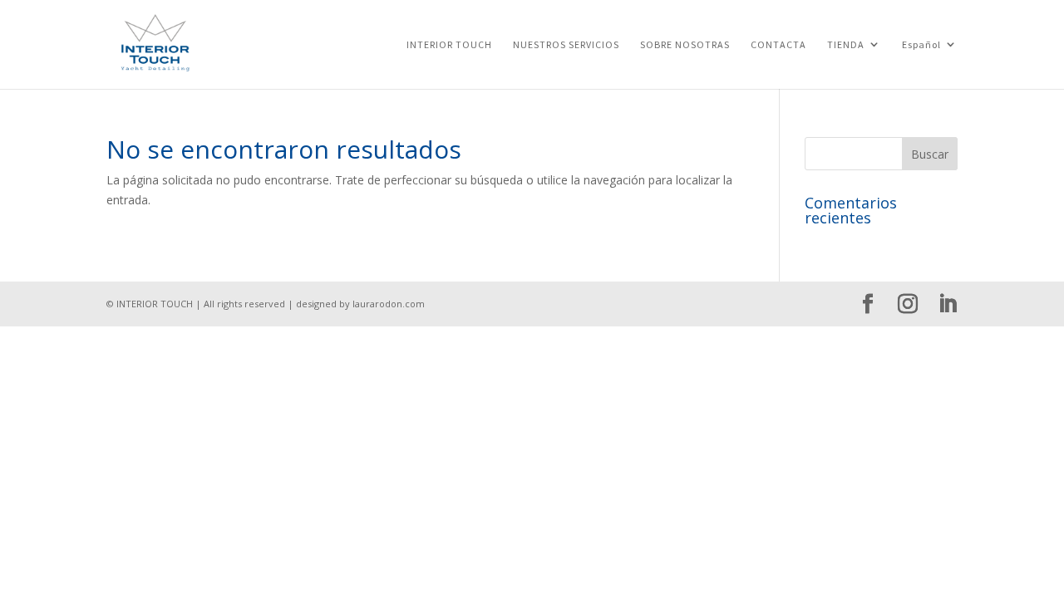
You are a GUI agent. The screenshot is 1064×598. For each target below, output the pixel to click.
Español (921, 45)
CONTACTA (778, 45)
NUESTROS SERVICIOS (566, 45)
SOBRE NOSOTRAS (685, 45)
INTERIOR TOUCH (449, 45)
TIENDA (845, 45)
